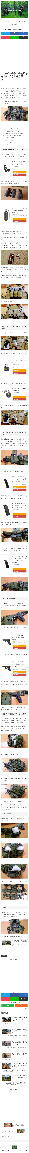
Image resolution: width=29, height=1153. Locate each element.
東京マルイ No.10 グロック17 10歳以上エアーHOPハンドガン (19, 664)
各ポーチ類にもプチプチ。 (11, 142)
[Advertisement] (14, 56)
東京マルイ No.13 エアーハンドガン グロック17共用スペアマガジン (19, 479)
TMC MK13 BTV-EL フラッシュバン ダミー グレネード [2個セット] (19, 164)
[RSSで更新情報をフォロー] (21, 1005)
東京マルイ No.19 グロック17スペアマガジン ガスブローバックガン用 (19, 505)
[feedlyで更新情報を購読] (7, 1005)
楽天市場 (16, 174)
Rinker (18, 167)
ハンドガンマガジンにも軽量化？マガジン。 (15, 135)
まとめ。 (7, 144)
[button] (23, 37)
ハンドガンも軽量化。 (10, 137)
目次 (12, 128)
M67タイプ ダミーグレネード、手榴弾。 (14, 133)
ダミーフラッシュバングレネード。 (13, 131)
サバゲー (4, 955)
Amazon (16, 172)
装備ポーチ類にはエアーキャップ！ (13, 140)
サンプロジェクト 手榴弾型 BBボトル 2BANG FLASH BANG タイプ (19, 210)
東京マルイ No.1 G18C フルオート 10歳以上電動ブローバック (19, 637)
